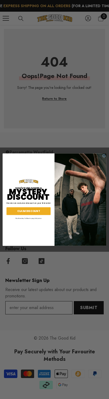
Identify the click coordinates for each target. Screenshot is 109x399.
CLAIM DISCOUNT (28, 211)
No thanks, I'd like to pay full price (29, 218)
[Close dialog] (104, 155)
